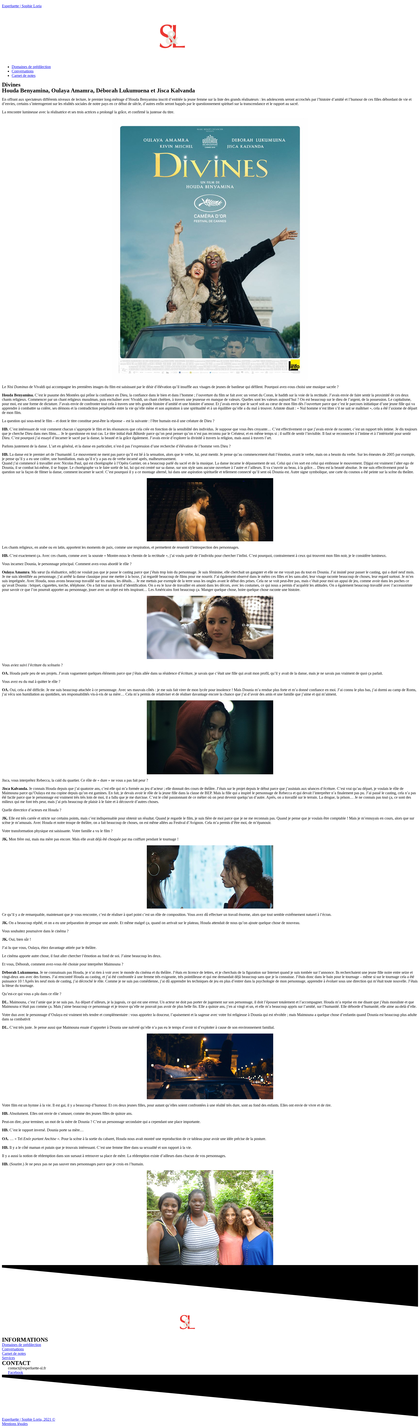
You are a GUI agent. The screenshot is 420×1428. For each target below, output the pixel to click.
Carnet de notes (23, 75)
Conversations (23, 71)
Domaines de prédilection (31, 67)
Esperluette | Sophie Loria (22, 6)
